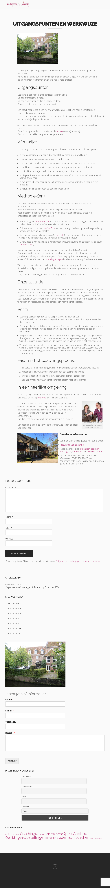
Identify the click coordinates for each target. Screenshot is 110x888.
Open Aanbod (74, 833)
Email (23, 796)
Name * (9, 516)
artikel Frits (49, 228)
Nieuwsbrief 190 (13, 633)
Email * (8, 527)
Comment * (10, 487)
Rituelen (51, 838)
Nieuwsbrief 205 (13, 613)
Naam (9, 699)
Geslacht (25, 806)
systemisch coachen (89, 448)
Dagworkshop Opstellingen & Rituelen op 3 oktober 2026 (32, 587)
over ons (41, 397)
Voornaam (26, 776)
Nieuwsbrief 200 (13, 623)
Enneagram (40, 834)
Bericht (10, 733)
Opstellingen (34, 837)
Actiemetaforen (12, 834)
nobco (59, 131)
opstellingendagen (54, 259)
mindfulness (78, 451)
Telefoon (10, 721)
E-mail (9, 710)
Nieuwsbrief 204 (13, 618)
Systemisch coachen (73, 837)
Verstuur (12, 760)
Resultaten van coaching (72, 444)
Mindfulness (54, 834)
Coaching (27, 833)
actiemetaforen (94, 451)
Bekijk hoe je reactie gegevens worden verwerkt (78, 561)
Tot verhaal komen (96, 838)
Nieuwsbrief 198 (13, 628)
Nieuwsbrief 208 (13, 608)
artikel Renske (42, 221)
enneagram (65, 451)
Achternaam (26, 786)
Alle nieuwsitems (13, 603)
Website (9, 538)
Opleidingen (14, 837)
